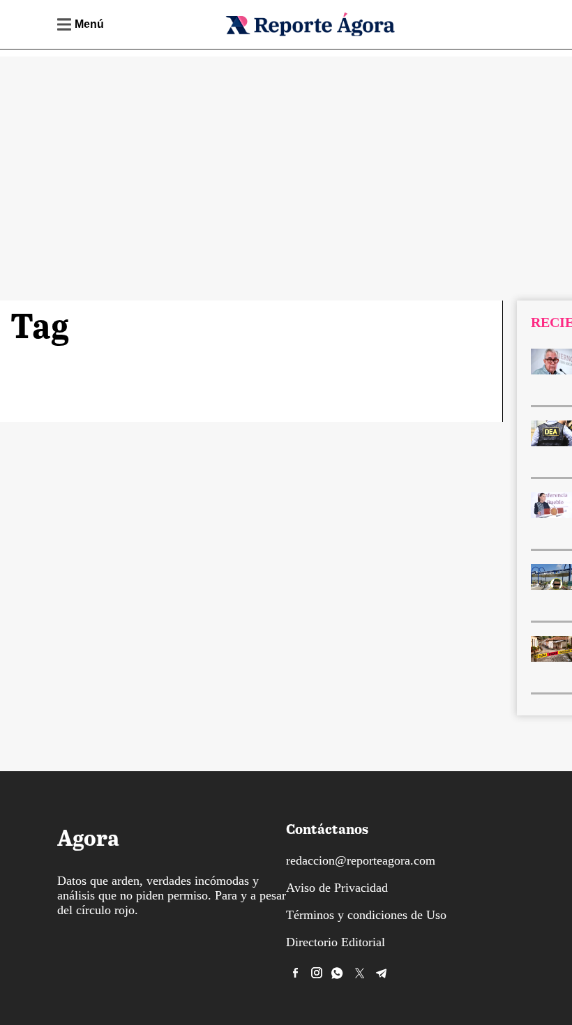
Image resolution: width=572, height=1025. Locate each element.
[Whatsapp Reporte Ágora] (338, 972)
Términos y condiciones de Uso (366, 915)
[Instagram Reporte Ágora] (317, 972)
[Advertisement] (286, 154)
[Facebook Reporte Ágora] (295, 972)
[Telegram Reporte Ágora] (381, 972)
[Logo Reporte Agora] (310, 34)
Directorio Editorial (335, 942)
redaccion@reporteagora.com (360, 860)
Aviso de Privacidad (337, 888)
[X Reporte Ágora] (360, 972)
